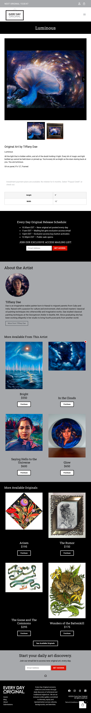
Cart (84, 3)
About (5, 702)
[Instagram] (74, 690)
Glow (67, 462)
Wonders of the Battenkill (67, 623)
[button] (84, 14)
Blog (5, 699)
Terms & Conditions (71, 702)
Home (5, 697)
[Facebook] (69, 690)
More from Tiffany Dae (17, 323)
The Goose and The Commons (24, 621)
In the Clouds (67, 398)
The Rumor (67, 543)
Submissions (8, 704)
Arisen (24, 543)
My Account (79, 3)
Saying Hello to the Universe (24, 460)
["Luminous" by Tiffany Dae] (45, 79)
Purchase (24, 404)
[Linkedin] (85, 690)
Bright (24, 394)
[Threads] (80, 690)
